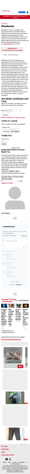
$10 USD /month (7, 176)
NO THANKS (15, 131)
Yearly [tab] (17, 171)
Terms (17, 117)
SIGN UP (5, 115)
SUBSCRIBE (6, 131)
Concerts (4, 23)
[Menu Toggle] (1, 12)
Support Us (22, 12)
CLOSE (4, 144)
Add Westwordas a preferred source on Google (12, 49)
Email (3, 110)
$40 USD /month (7, 179)
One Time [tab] (5, 171)
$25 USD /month (18, 176)
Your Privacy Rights (15, 464)
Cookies (15, 462)
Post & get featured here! (11, 339)
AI (26, 462)
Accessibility (21, 462)
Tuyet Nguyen (7, 44)
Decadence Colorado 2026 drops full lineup (15, 17)
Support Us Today (6, 183)
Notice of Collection (7, 117)
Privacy (22, 117)
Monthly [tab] (11, 171)
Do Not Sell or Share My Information (15, 471)
